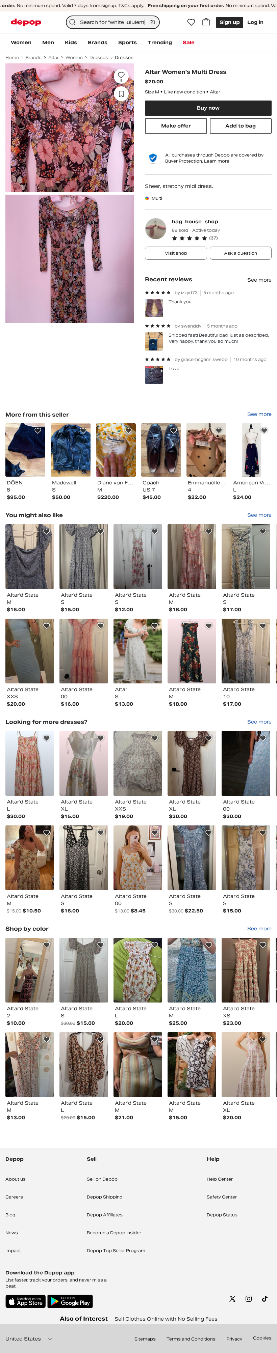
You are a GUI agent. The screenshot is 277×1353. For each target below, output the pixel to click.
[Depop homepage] (26, 22)
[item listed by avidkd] (138, 763)
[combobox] (113, 22)
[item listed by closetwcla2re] (29, 556)
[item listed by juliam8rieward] (192, 651)
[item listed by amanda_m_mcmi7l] (29, 763)
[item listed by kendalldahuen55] (192, 857)
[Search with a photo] (152, 22)
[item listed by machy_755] (246, 763)
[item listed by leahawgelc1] (192, 556)
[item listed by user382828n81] (138, 857)
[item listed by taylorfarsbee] (83, 970)
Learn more (216, 161)
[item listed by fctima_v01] (246, 556)
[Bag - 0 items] (206, 22)
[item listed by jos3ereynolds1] (138, 556)
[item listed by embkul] (246, 970)
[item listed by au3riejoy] (83, 556)
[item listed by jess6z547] (192, 763)
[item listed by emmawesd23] (83, 651)
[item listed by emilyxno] (246, 857)
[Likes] (191, 22)
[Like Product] (38, 430)
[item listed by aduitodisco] (192, 1064)
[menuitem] (21, 42)
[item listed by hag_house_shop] (25, 449)
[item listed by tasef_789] (29, 1064)
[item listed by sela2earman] (246, 651)
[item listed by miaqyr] (29, 857)
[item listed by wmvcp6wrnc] (29, 651)
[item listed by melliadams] (138, 970)
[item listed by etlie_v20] (83, 857)
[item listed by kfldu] (246, 1064)
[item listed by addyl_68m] (29, 970)
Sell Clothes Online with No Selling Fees (166, 1319)
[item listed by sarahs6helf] (138, 1064)
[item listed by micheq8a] (83, 763)
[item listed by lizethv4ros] (83, 1064)
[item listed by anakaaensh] (138, 651)
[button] (222, 238)
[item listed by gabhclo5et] (192, 970)
